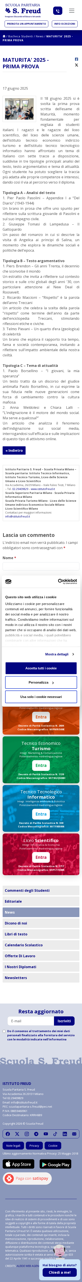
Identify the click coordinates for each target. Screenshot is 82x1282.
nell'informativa (54, 1039)
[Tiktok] (55, 1134)
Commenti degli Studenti (27, 890)
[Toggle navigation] (72, 11)
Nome (9, 557)
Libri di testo (16, 934)
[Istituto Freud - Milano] (23, 10)
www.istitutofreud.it (43, 489)
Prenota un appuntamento (26, 23)
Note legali (13, 1146)
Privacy (34, 1146)
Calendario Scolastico (24, 945)
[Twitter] (17, 1134)
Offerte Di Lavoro (20, 956)
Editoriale (13, 901)
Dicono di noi (16, 923)
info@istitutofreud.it (17, 516)
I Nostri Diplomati (20, 966)
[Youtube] (46, 1134)
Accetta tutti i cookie (41, 668)
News (40, 36)
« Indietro (14, 450)
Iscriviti (64, 1021)
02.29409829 (20, 489)
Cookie (53, 1146)
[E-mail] (74, 1134)
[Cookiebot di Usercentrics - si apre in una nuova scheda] (58, 581)
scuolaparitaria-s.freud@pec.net (30, 1106)
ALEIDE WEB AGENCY (29, 1266)
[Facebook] (8, 1134)
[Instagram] (27, 1134)
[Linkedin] (65, 1134)
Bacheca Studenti (20, 36)
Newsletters (16, 977)
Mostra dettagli (57, 654)
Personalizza (38, 682)
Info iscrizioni (64, 23)
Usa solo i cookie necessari (41, 696)
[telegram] (36, 1134)
